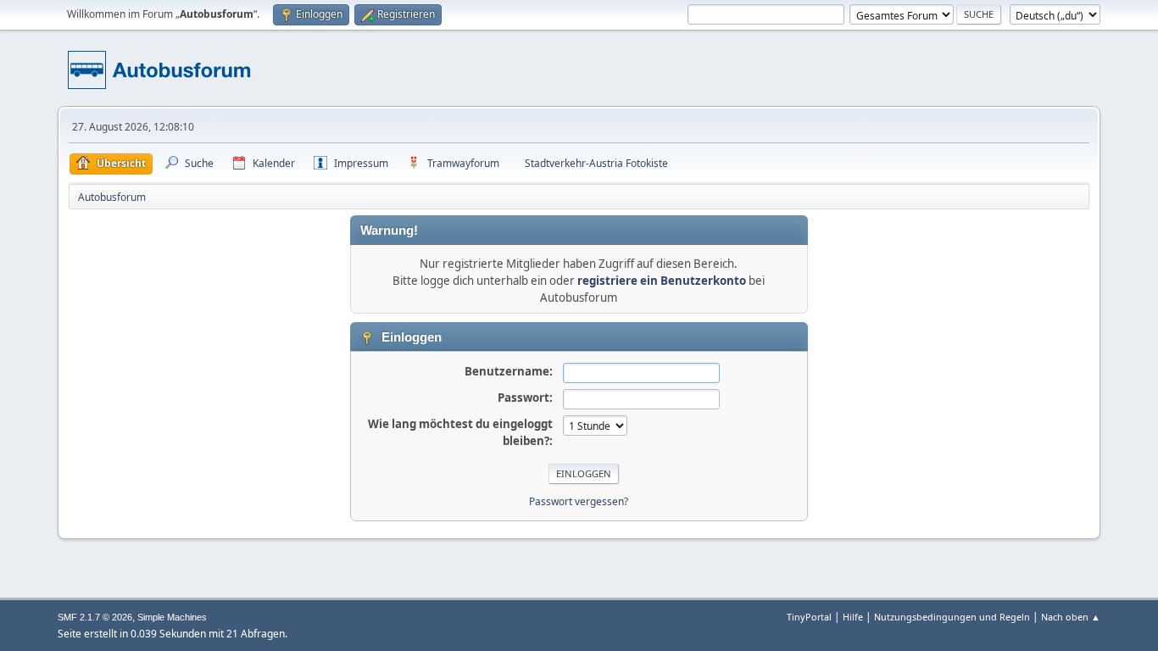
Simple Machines (172, 617)
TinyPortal (809, 616)
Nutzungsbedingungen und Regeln (952, 616)
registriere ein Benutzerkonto (661, 280)
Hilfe (853, 616)
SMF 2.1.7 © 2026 (95, 617)
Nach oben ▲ (1070, 616)
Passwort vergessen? (578, 501)
